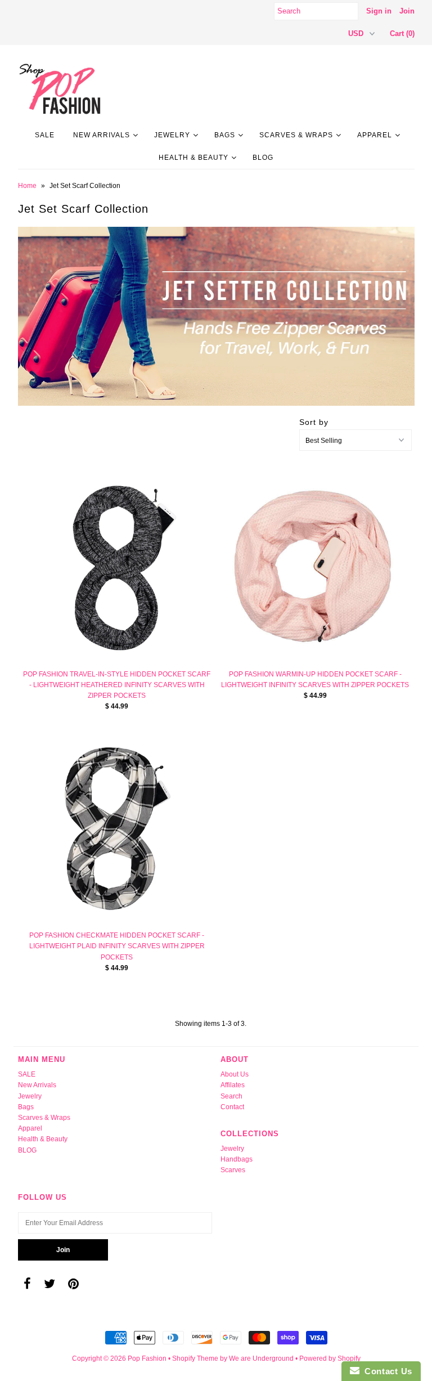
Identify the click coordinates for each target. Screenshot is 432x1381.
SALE (45, 135)
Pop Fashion (147, 1358)
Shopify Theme (195, 1358)
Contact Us (385, 1371)
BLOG (263, 158)
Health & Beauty (193, 158)
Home (27, 186)
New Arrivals (101, 135)
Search (231, 1096)
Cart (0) (402, 33)
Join (407, 11)
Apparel (374, 135)
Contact (232, 1107)
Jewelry (172, 135)
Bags (224, 135)
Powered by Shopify (330, 1358)
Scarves (232, 1170)
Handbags (236, 1159)
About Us (234, 1074)
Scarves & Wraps (296, 135)
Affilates (232, 1085)
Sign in (379, 11)
